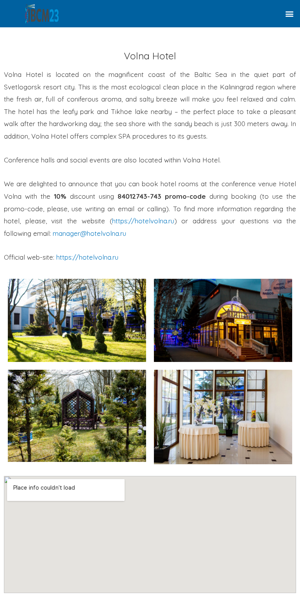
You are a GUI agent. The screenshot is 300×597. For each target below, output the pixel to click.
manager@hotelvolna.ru (89, 233)
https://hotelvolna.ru (143, 221)
